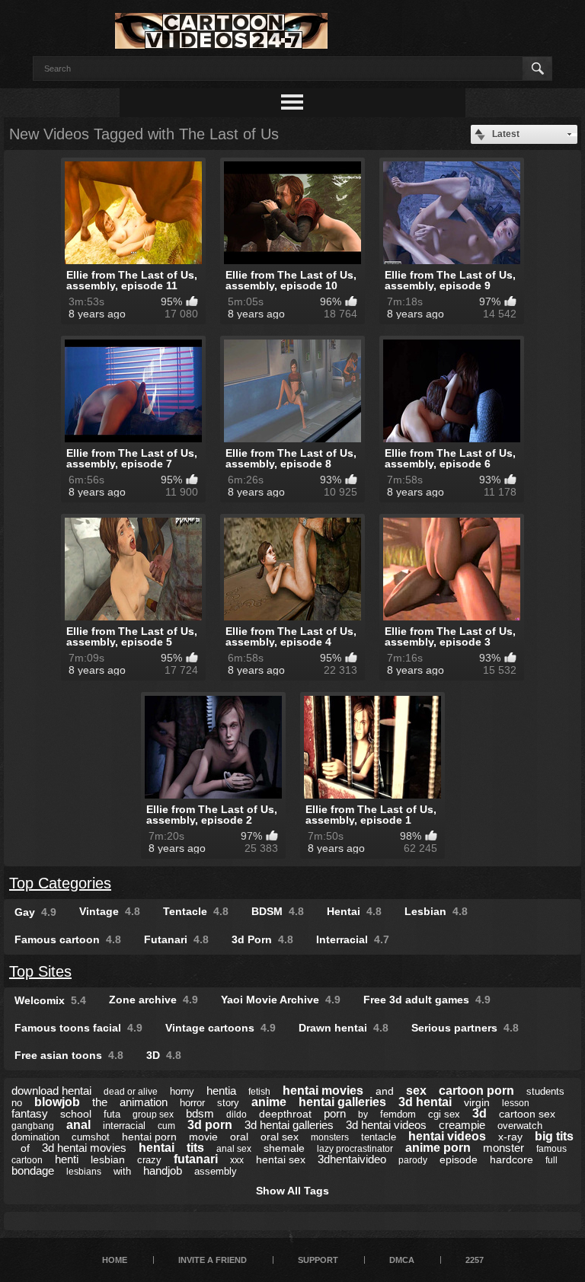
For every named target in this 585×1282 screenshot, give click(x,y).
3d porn (209, 1124)
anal (78, 1124)
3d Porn (262, 939)
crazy (149, 1160)
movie (203, 1137)
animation (144, 1101)
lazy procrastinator (355, 1148)
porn (335, 1113)
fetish (259, 1091)
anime (268, 1101)
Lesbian (436, 911)
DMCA (401, 1259)
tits (195, 1147)
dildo (236, 1114)
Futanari (176, 939)
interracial (124, 1125)
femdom (398, 1114)
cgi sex (444, 1114)
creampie (462, 1124)
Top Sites (40, 971)
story (228, 1102)
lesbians (83, 1171)
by (363, 1114)
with (122, 1171)
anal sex (233, 1148)
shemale (284, 1148)
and (385, 1091)
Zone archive (153, 999)
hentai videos (447, 1136)
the (99, 1101)
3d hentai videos (386, 1124)
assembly (215, 1171)
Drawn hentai (343, 1028)
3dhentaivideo (352, 1159)
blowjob (57, 1101)
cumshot (91, 1137)
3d (479, 1113)
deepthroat (285, 1114)
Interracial (352, 939)
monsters (330, 1137)
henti (66, 1159)
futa (112, 1114)
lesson (515, 1103)
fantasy (29, 1113)
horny (182, 1091)
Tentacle (196, 911)
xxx (237, 1160)
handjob (162, 1170)
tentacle (378, 1137)
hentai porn (149, 1137)
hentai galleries (342, 1101)
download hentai (51, 1090)
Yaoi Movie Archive (280, 999)
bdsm (200, 1113)
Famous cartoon (67, 939)
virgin (477, 1102)
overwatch (519, 1125)
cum (166, 1126)
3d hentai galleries (289, 1124)
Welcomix (50, 1000)
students (545, 1091)
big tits (554, 1136)
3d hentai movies (84, 1147)
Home (114, 1259)
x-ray (510, 1137)
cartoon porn (476, 1090)
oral (239, 1137)
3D (163, 1055)
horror (192, 1102)
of (25, 1148)
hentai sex (280, 1159)
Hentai (354, 911)
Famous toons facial (78, 1028)
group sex (153, 1114)
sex (416, 1090)
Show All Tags (292, 1191)
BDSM (277, 911)
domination (35, 1137)
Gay (35, 912)
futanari (196, 1159)
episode (459, 1159)
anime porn (438, 1147)
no (16, 1102)
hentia (221, 1090)
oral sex (280, 1137)
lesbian (108, 1159)
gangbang (32, 1126)
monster (503, 1147)
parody (412, 1160)
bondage (32, 1170)
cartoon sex (527, 1114)
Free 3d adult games (427, 999)
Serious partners (465, 1028)
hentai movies (323, 1090)
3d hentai (425, 1101)
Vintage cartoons (220, 1028)
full (551, 1160)
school (75, 1114)
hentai (156, 1147)
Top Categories (60, 883)
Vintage (109, 911)
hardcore (511, 1159)
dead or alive (131, 1091)
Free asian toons (68, 1055)
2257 (474, 1259)
